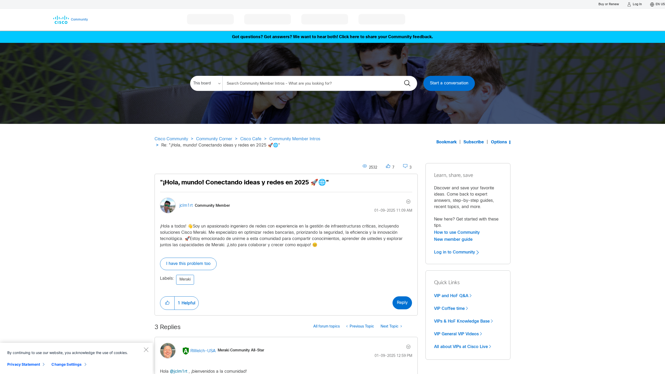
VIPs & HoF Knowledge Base (462, 321)
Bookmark (446, 142)
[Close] (146, 349)
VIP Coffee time (449, 308)
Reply (402, 303)
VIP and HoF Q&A (451, 296)
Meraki (185, 279)
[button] (167, 303)
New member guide (453, 239)
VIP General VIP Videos (456, 334)
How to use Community (457, 232)
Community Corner (214, 139)
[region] (76, 358)
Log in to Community (455, 252)
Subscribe (473, 142)
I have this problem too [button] (188, 264)
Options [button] (499, 142)
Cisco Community (171, 139)
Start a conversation (449, 83)
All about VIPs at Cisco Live (461, 347)
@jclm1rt (178, 371)
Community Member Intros (294, 139)
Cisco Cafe (250, 139)
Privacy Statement (23, 364)
